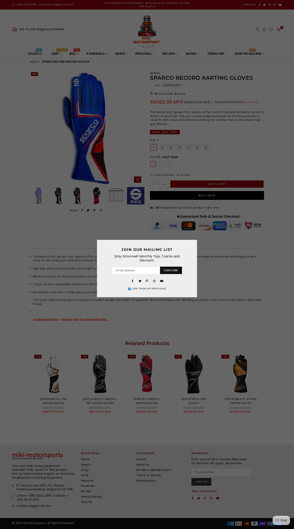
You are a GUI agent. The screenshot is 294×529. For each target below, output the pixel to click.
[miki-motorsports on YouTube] (161, 280)
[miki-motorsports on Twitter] (139, 280)
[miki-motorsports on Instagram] (154, 280)
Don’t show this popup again (149, 288)
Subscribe (171, 270)
